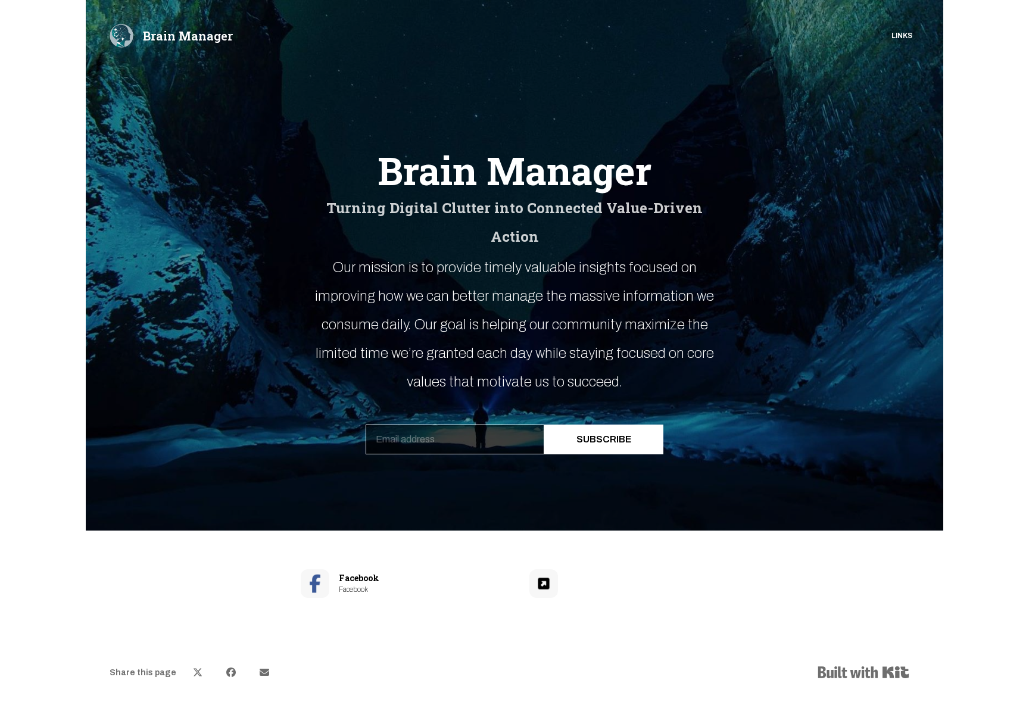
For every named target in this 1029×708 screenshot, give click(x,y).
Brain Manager (188, 35)
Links (901, 36)
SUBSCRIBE (603, 439)
